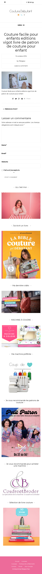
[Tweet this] (16, 99)
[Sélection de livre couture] (21, 527)
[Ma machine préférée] (21, 376)
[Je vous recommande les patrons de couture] (21, 432)
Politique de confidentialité (27, 564)
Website (5, 162)
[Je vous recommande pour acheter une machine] (21, 483)
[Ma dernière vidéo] (21, 302)
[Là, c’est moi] (21, 206)
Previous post (11, 109)
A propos (24, 561)
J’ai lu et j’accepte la (15, 171)
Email (4, 153)
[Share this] (13, 99)
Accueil (17, 561)
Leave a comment (21, 66)
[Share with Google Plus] (19, 99)
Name (4, 145)
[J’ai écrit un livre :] (21, 255)
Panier (20, 566)
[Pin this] (22, 99)
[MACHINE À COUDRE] (21, 336)
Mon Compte (29, 566)
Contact (13, 566)
